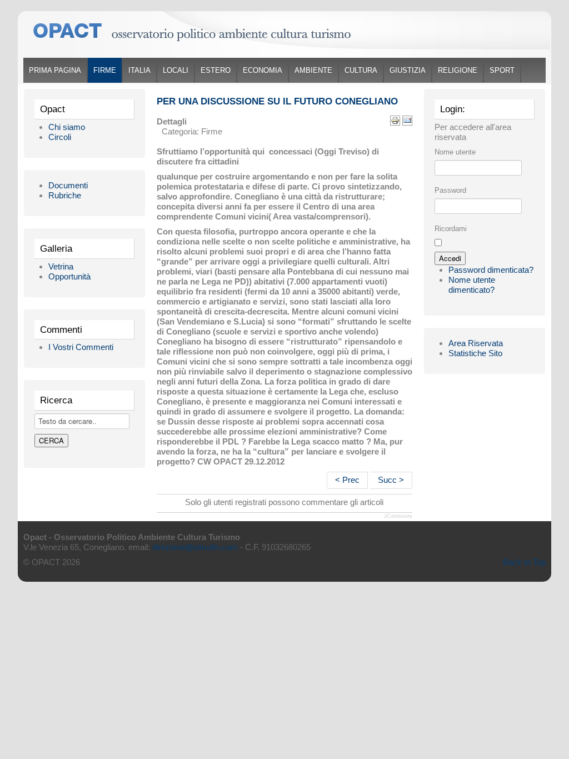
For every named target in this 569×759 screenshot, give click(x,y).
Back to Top (524, 562)
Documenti (68, 185)
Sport (502, 70)
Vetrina (60, 266)
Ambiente (313, 70)
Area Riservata (475, 343)
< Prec (347, 480)
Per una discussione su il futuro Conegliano (277, 101)
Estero (216, 70)
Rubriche (64, 195)
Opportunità (69, 276)
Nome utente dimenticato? (471, 284)
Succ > (391, 480)
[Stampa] (395, 119)
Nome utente (455, 152)
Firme (104, 70)
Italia (139, 70)
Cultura (361, 70)
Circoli (59, 137)
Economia (262, 70)
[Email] (407, 119)
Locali (175, 70)
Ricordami (451, 228)
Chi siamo (66, 127)
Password (450, 190)
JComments (398, 516)
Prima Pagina (55, 70)
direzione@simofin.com (195, 547)
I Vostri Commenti (80, 347)
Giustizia (408, 70)
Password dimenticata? (490, 269)
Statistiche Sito (475, 353)
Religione (457, 70)
